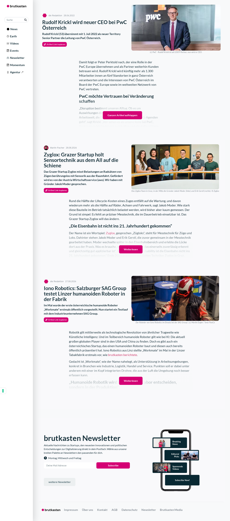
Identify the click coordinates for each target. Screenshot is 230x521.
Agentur (14, 72)
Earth (13, 36)
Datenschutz (129, 509)
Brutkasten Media (171, 509)
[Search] (25, 19)
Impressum (71, 509)
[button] (54, 44)
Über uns (87, 509)
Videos (14, 43)
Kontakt (102, 509)
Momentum (17, 65)
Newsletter (16, 57)
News (13, 29)
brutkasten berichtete (122, 355)
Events (14, 50)
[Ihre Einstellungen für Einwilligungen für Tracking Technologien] (3, 391)
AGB (115, 509)
